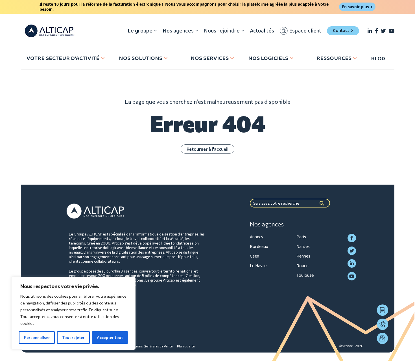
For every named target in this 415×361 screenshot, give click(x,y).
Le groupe (140, 30)
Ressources (333, 58)
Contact (341, 30)
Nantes (303, 246)
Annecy (256, 237)
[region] (73, 313)
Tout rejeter (73, 337)
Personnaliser (37, 337)
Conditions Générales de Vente (148, 346)
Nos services (210, 58)
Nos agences (178, 30)
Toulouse (305, 275)
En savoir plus (355, 6)
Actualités (262, 30)
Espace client (305, 30)
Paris (301, 237)
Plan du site (186, 346)
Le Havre (258, 265)
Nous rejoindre (222, 30)
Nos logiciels (268, 58)
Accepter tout (110, 337)
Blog (378, 58)
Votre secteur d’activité (63, 58)
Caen (254, 256)
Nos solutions (140, 58)
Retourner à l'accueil (207, 149)
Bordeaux (259, 246)
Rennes (303, 256)
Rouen (302, 265)
